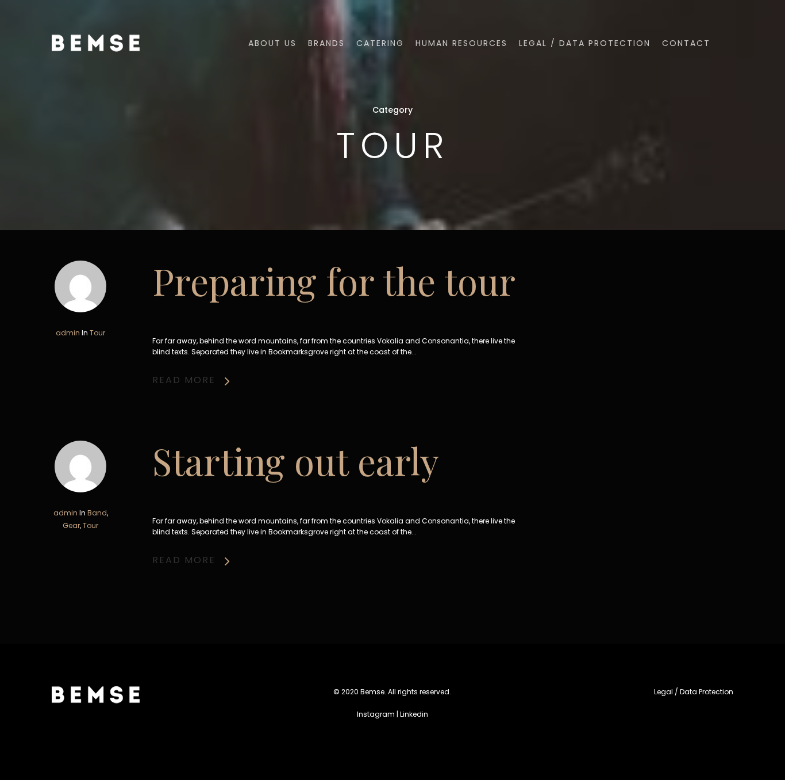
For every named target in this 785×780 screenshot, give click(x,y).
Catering (380, 43)
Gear (71, 525)
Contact (686, 43)
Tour (97, 333)
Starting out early (295, 460)
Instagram (376, 714)
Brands (326, 43)
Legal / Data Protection (585, 43)
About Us (272, 43)
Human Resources (461, 43)
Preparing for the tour (333, 280)
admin (68, 333)
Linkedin (414, 714)
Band (97, 513)
